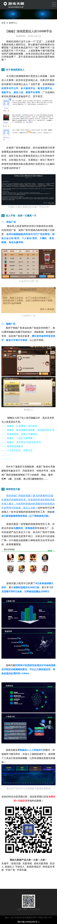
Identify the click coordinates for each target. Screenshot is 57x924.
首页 (3, 23)
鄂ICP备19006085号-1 (28, 922)
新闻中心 (13, 23)
